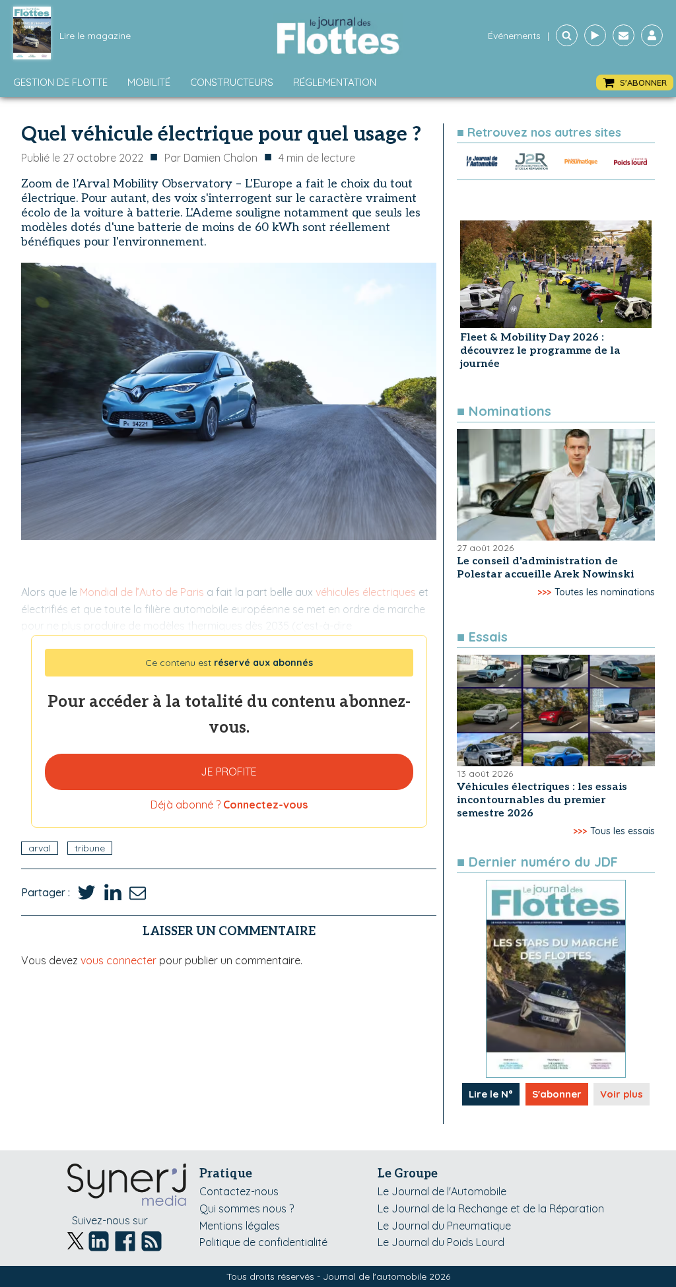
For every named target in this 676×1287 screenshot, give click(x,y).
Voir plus (621, 1094)
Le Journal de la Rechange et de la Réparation (491, 1208)
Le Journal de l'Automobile (442, 1191)
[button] (634, 83)
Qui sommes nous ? (246, 1208)
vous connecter (118, 960)
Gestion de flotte (60, 82)
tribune (90, 848)
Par (210, 157)
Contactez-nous (239, 1191)
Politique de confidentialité (263, 1242)
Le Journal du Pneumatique (444, 1225)
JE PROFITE (229, 771)
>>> (544, 592)
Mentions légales (239, 1225)
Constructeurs (231, 82)
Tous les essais (622, 831)
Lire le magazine (95, 36)
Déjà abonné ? (229, 804)
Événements (514, 36)
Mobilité (148, 82)
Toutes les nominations (605, 592)
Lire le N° (491, 1094)
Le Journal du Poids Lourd (441, 1242)
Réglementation (334, 82)
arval (39, 848)
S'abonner (557, 1094)
